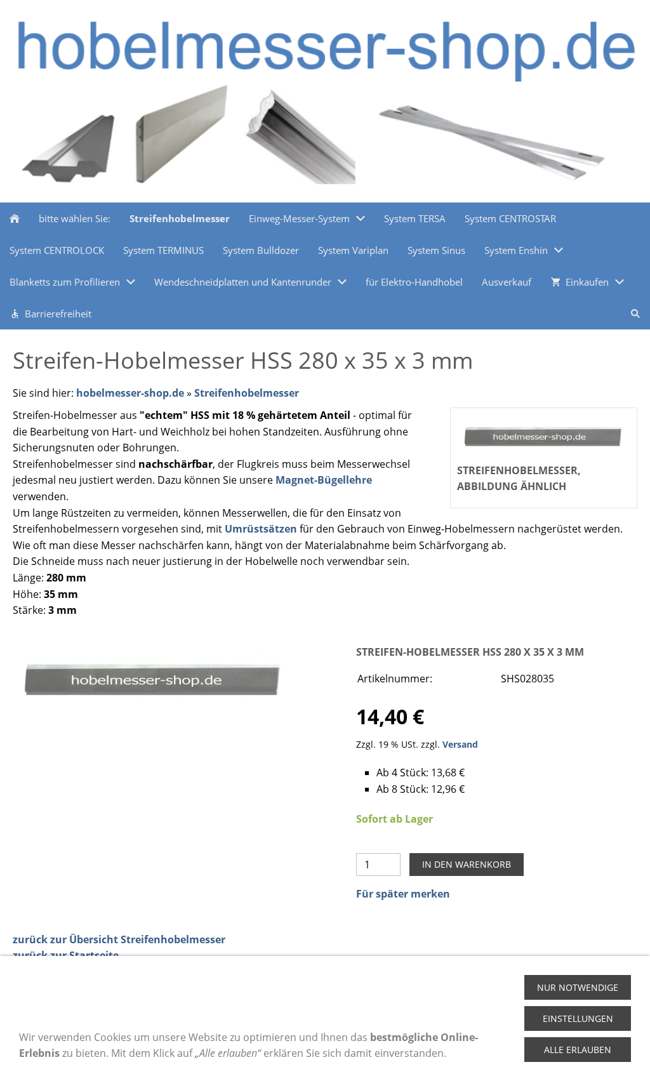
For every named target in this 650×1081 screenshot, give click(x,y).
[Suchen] (635, 313)
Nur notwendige (577, 987)
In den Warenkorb (466, 864)
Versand (460, 744)
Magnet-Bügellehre (323, 480)
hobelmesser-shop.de (130, 393)
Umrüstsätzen (261, 529)
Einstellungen (578, 1018)
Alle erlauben (577, 1050)
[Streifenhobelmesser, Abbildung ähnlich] (153, 678)
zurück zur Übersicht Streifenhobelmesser (119, 939)
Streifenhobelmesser (246, 393)
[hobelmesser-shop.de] (14, 218)
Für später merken (403, 894)
